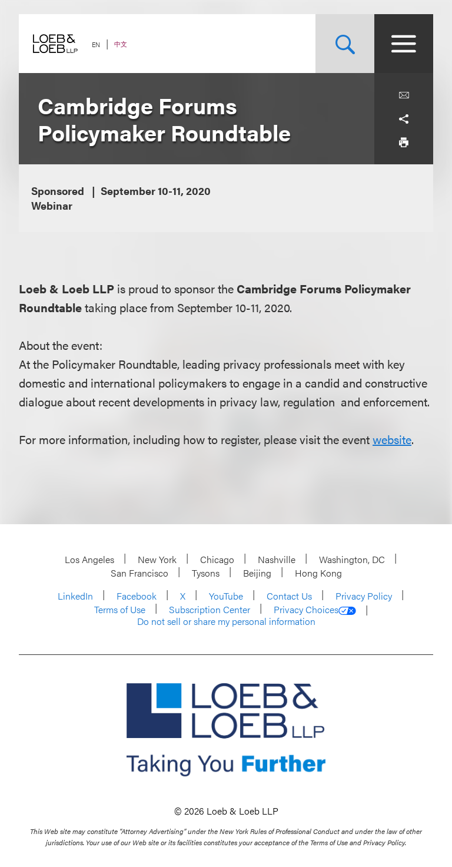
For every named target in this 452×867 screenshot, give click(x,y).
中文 (120, 43)
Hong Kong (318, 573)
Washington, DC (352, 559)
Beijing (257, 573)
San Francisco (139, 573)
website (392, 439)
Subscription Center (209, 609)
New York (157, 559)
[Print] (403, 142)
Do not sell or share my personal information (226, 621)
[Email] (404, 95)
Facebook (137, 596)
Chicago (217, 559)
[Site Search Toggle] (344, 43)
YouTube (226, 596)
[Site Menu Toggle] (403, 43)
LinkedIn (75, 596)
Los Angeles (89, 559)
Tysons (206, 573)
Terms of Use (119, 609)
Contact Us (289, 596)
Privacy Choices (306, 609)
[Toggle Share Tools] (403, 119)
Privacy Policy (363, 596)
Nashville (276, 559)
